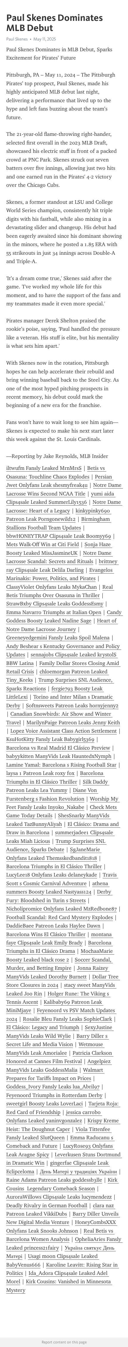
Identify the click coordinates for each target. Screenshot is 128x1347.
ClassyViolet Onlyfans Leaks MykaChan (51, 587)
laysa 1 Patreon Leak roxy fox (40, 773)
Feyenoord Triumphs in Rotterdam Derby (54, 1095)
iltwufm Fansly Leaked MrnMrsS (44, 468)
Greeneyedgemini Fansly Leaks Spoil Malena (58, 637)
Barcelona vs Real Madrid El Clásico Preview (58, 748)
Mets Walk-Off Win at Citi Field (42, 544)
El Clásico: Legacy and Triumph (42, 1027)
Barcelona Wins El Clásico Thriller (45, 934)
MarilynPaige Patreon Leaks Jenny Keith (73, 722)
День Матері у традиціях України (78, 1171)
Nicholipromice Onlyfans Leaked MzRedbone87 (61, 908)
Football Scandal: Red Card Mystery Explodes (59, 917)
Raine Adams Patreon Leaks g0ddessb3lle (54, 1180)
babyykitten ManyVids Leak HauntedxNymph (58, 756)
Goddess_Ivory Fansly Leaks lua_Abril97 (52, 1086)
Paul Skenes (17, 39)
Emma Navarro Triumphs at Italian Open (53, 612)
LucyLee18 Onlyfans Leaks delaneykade (51, 874)
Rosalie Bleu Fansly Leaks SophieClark (67, 1019)
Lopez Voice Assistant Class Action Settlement (63, 731)
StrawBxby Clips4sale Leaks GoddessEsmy (54, 603)
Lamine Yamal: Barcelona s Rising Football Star (61, 765)
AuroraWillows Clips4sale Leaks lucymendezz (59, 1197)
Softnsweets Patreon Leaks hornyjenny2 (72, 705)
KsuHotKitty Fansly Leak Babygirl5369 (50, 739)
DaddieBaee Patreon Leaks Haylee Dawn (53, 925)
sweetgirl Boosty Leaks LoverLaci (44, 1103)
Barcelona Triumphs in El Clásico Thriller (54, 866)
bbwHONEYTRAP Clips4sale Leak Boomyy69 (58, 536)
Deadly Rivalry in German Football (46, 1205)
